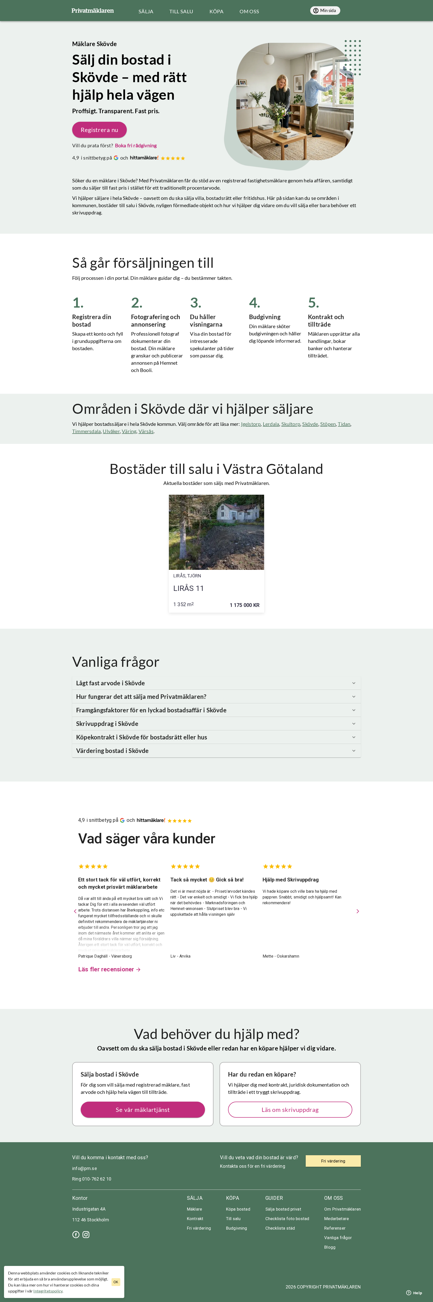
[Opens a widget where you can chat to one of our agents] (414, 1293)
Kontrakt (195, 1218)
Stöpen (328, 424)
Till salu (233, 1218)
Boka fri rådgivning (136, 145)
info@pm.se (84, 1168)
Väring (129, 431)
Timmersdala (86, 431)
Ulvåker (111, 431)
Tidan (344, 424)
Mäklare (194, 1209)
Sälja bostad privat (283, 1209)
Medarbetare (336, 1218)
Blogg (330, 1247)
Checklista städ (280, 1228)
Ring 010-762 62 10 (91, 1179)
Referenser (335, 1228)
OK (116, 1282)
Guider (274, 1198)
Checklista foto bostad (287, 1218)
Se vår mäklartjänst (143, 1109)
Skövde (310, 424)
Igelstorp (251, 424)
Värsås (146, 431)
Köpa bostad (238, 1209)
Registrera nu (99, 129)
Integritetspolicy (47, 1290)
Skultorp (290, 424)
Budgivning (236, 1228)
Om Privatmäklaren (342, 1209)
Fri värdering (199, 1228)
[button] (216, 683)
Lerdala (271, 424)
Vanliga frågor (338, 1237)
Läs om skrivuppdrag (290, 1109)
